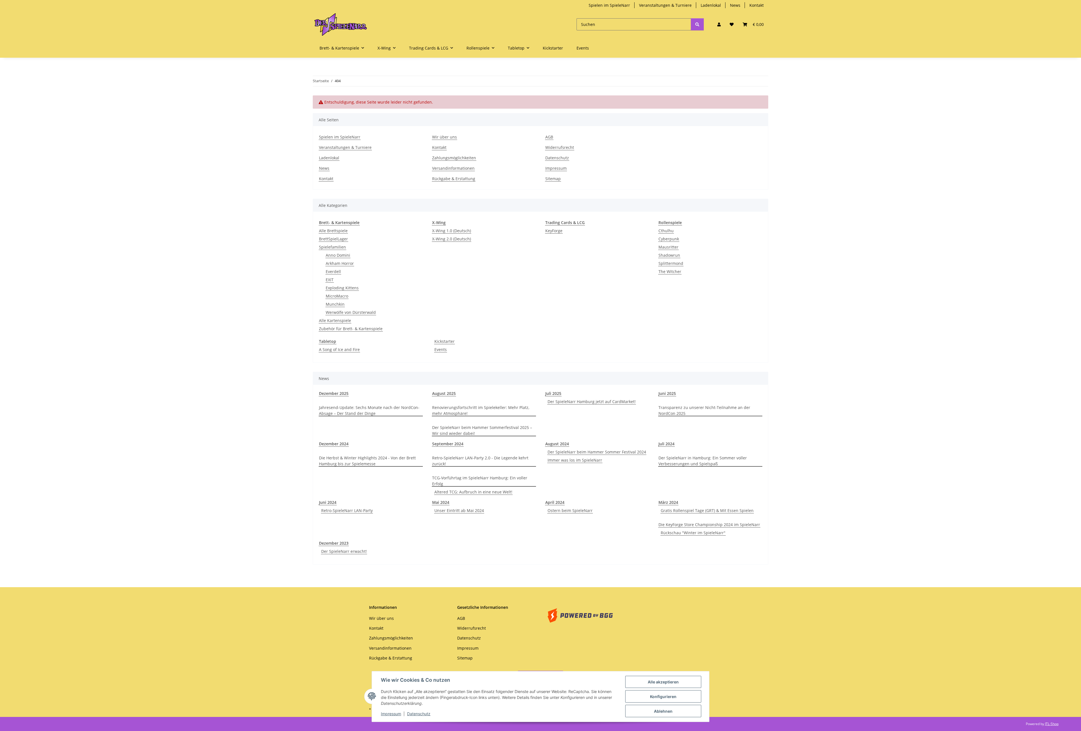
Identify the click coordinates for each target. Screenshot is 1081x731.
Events (440, 349)
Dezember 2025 (334, 393)
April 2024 (554, 502)
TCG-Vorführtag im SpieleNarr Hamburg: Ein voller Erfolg (479, 480)
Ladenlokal (711, 5)
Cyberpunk (668, 239)
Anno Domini (338, 255)
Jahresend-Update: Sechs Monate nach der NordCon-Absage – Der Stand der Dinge (369, 410)
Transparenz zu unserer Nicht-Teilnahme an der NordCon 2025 (704, 410)
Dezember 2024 (334, 443)
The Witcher (669, 271)
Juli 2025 (553, 393)
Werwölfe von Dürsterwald (351, 312)
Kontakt (756, 5)
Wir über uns (444, 137)
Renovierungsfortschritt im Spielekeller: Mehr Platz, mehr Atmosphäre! (480, 410)
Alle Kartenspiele (335, 320)
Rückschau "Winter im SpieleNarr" (693, 532)
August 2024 (557, 443)
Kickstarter (444, 341)
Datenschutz (418, 713)
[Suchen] (697, 24)
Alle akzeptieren (663, 681)
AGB (549, 137)
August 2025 (444, 393)
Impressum (391, 713)
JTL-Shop (1051, 723)
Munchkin (335, 304)
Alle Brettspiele (333, 230)
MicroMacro (337, 296)
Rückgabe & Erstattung (453, 178)
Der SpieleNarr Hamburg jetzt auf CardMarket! (592, 401)
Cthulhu (666, 230)
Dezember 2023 (334, 543)
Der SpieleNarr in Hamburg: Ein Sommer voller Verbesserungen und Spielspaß (702, 460)
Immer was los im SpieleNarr (575, 460)
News (735, 5)
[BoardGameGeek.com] (580, 615)
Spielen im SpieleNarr (609, 5)
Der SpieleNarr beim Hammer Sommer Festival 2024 (597, 452)
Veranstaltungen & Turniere (665, 5)
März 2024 (668, 502)
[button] (719, 24)
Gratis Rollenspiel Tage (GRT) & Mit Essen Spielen (707, 510)
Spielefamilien (332, 247)
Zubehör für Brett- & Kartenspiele (351, 328)
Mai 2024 (440, 502)
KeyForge (553, 230)
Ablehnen (663, 711)
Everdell (333, 271)
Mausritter (668, 247)
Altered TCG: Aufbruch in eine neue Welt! (473, 492)
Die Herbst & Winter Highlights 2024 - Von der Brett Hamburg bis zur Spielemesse (367, 460)
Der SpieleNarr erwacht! (344, 551)
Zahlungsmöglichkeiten (454, 157)
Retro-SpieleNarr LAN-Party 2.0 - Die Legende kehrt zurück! (480, 460)
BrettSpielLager (333, 239)
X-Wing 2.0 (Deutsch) (451, 239)
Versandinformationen (453, 168)
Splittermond (670, 263)
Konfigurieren (663, 696)
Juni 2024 (327, 502)
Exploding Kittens (342, 287)
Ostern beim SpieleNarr (570, 510)
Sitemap (553, 178)
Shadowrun (669, 255)
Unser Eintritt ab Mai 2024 (459, 510)
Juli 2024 (666, 443)
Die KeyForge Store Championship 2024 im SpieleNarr (709, 524)
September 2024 (447, 443)
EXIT (330, 279)
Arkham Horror (340, 263)
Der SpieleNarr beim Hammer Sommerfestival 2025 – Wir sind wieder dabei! (482, 430)
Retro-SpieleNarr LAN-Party (347, 510)
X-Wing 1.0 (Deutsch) (451, 230)
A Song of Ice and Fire (339, 349)
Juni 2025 (667, 393)
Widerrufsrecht (559, 147)
